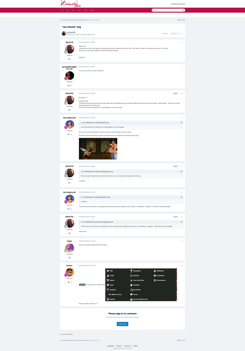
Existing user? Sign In (178, 4)
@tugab (82, 284)
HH (62, 10)
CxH (79, 10)
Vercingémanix (69, 118)
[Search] (183, 10)
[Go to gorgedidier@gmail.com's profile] (69, 75)
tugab (69, 241)
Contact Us (127, 346)
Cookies (135, 346)
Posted (87, 42)
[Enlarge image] (141, 284)
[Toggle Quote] (82, 122)
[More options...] (182, 42)
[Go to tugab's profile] (69, 248)
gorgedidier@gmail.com (69, 68)
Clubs (92, 10)
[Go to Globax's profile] (69, 272)
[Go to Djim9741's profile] (64, 33)
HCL (73, 10)
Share (166, 33)
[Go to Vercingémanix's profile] (69, 124)
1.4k (70, 134)
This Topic (175, 10)
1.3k (70, 282)
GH (68, 10)
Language (110, 346)
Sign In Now (122, 324)
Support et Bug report (88, 34)
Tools (85, 10)
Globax (69, 266)
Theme (118, 346)
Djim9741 (72, 32)
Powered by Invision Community (122, 348)
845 (70, 85)
